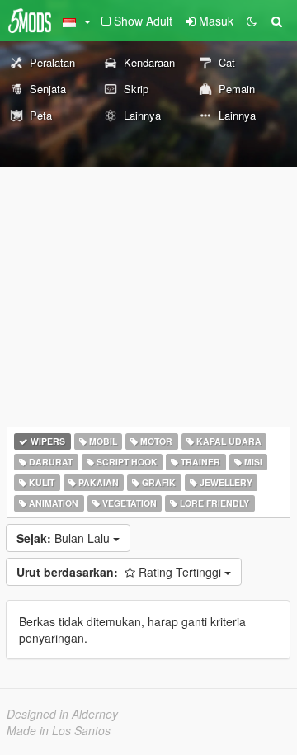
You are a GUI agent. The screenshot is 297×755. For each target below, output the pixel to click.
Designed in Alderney (62, 713)
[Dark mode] (251, 20)
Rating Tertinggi (120, 572)
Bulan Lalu (64, 538)
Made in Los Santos (59, 730)
